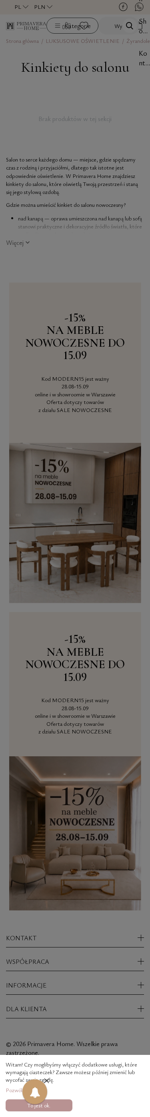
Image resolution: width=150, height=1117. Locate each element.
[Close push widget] (46, 1081)
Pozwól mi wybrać (26, 1090)
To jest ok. (38, 1105)
